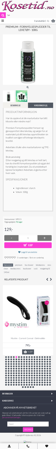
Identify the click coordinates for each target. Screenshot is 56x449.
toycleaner (27, 268)
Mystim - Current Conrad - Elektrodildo (28, 338)
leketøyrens (40, 265)
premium (18, 265)
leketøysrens (15, 268)
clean (6, 268)
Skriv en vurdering (36, 257)
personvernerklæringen (11, 417)
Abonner (28, 429)
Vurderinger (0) (40, 105)
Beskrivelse (15, 105)
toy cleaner (29, 265)
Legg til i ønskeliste (29, 252)
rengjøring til (45, 268)
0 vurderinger (22, 257)
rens (49, 265)
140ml (6, 272)
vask (36, 268)
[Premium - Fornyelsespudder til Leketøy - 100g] (28, 59)
